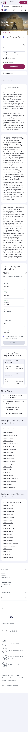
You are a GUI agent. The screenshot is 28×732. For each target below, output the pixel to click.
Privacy (17, 675)
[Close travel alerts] (25, 6)
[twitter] (7, 631)
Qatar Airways (4, 569)
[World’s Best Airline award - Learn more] (4, 643)
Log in (17, 10)
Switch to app (23, 2)
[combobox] (14, 272)
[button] (15, 396)
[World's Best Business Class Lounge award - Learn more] (4, 657)
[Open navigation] (26, 10)
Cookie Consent (12, 680)
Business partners (5, 603)
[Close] (1, 2)
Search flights (14, 342)
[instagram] (17, 631)
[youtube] (13, 631)
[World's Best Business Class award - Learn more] (4, 650)
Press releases (4, 577)
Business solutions (5, 597)
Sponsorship (4, 579)
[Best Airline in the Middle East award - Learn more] (4, 664)
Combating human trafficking (17, 677)
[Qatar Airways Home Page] (2, 10)
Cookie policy (5, 675)
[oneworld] (5, 10)
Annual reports (4, 584)
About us (3, 573)
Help (2, 608)
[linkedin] (10, 631)
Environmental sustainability (8, 586)
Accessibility (5, 677)
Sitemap (4, 680)
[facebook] (3, 631)
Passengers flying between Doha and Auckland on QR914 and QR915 (14, 6)
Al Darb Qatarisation (6, 582)
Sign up (22, 10)
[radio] (14, 284)
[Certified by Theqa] (7, 617)
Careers (3, 575)
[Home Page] (2, 80)
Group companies (5, 592)
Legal (12, 675)
